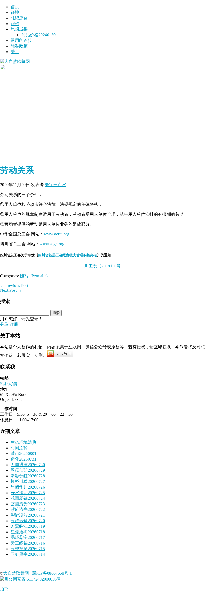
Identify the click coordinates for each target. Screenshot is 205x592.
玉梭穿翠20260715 (28, 548)
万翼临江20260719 (28, 526)
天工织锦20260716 (28, 543)
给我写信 (8, 383)
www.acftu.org (56, 234)
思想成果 (19, 29)
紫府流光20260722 (28, 509)
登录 (4, 324)
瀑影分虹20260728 (28, 476)
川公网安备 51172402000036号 (32, 579)
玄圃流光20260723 (28, 504)
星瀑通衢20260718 (28, 532)
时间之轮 (19, 448)
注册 (14, 324)
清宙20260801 (23, 453)
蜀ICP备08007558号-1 (52, 573)
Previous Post (14, 285)
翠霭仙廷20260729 (28, 470)
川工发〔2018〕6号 (102, 266)
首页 (15, 7)
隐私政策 (19, 46)
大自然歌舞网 (16, 573)
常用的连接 (21, 40)
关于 (15, 51)
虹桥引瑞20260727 (28, 481)
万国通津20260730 (28, 464)
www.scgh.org (52, 244)
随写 (24, 276)
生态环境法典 (23, 442)
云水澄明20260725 (28, 492)
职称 (15, 23)
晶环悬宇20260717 (28, 537)
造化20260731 (23, 459)
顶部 (4, 589)
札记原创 (19, 18)
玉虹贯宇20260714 (28, 554)
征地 (15, 12)
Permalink (40, 276)
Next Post (11, 290)
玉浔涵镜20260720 (28, 520)
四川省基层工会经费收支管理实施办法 (67, 255)
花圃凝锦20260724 (28, 498)
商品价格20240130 (38, 35)
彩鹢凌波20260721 (28, 515)
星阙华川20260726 (28, 487)
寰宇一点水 (55, 184)
